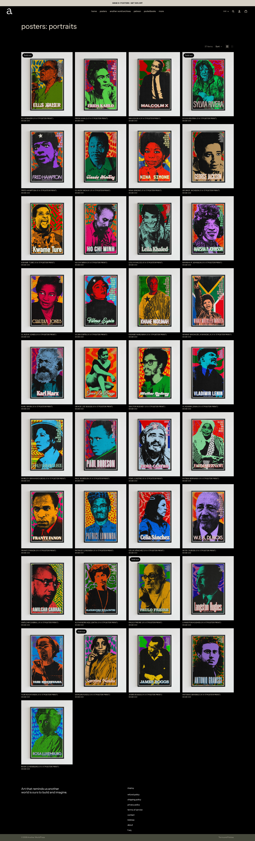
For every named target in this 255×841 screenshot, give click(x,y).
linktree (131, 820)
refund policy (133, 794)
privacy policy (134, 804)
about (130, 825)
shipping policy (134, 799)
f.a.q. (130, 830)
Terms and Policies (226, 837)
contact (131, 815)
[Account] (239, 11)
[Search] (233, 11)
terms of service (135, 809)
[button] (219, 46)
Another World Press (36, 837)
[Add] (121, 111)
